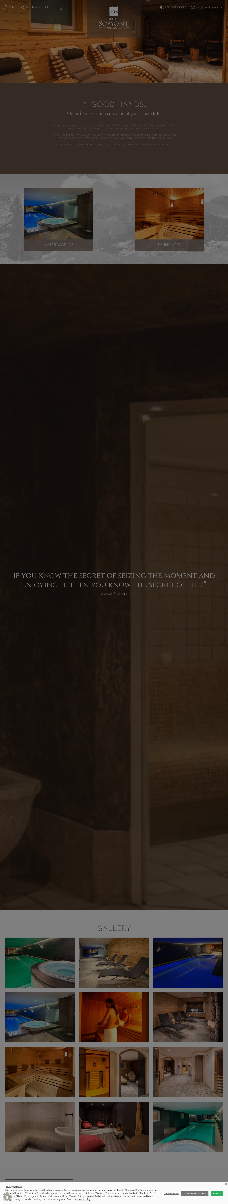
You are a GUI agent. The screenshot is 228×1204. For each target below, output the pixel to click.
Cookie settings (171, 1193)
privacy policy (84, 1199)
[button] (7, 1197)
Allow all (217, 1193)
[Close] (10, 1193)
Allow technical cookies (195, 1193)
